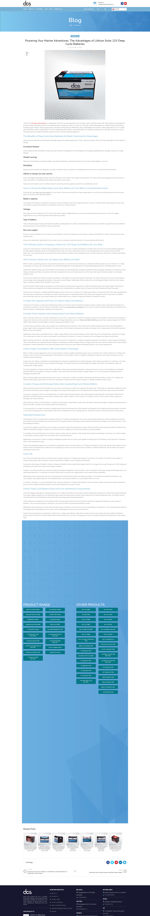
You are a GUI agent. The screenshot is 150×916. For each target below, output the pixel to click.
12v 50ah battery (86, 651)
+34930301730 (109, 904)
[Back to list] (75, 871)
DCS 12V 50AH (108, 619)
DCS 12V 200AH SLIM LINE (108, 629)
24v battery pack (55, 652)
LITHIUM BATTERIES (33, 629)
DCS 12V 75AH (108, 624)
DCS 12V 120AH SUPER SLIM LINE (86, 640)
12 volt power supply (55, 647)
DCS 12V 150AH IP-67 (108, 639)
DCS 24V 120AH (108, 609)
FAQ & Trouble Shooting (58, 905)
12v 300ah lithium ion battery (108, 661)
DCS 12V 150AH (86, 619)
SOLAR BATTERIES (55, 619)
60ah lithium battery (108, 687)
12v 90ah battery (108, 692)
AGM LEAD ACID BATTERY (33, 652)
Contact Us (55, 896)
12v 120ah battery (108, 672)
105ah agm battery (108, 682)
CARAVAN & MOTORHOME (33, 624)
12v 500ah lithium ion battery (108, 655)
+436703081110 (82, 909)
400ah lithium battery (86, 646)
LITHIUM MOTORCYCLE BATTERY (55, 635)
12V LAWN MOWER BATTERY (55, 629)
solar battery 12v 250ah (86, 656)
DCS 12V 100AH (86, 624)
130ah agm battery (108, 677)
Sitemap (54, 911)
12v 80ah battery (86, 665)
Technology (77, 25)
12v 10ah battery (86, 670)
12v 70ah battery (108, 667)
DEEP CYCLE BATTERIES (32, 609)
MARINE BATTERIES (33, 619)
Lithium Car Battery (33, 641)
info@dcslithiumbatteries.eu (106, 4)
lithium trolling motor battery (33, 646)
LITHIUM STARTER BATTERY (33, 658)
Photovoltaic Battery (108, 644)
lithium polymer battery (55, 641)
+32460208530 (82, 897)
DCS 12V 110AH (108, 614)
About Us (54, 893)
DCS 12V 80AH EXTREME (86, 629)
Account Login (56, 899)
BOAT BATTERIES (55, 624)
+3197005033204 (109, 895)
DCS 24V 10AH (86, 614)
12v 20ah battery (86, 660)
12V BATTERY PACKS (55, 614)
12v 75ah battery (86, 675)
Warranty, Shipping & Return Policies (62, 908)
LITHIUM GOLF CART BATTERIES (33, 635)
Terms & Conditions (57, 902)
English (116, 9)
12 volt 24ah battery (108, 649)
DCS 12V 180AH (86, 609)
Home (70, 25)
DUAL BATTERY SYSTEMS (33, 614)
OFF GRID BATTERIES (55, 609)
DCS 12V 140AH (86, 634)
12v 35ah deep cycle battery (86, 681)
